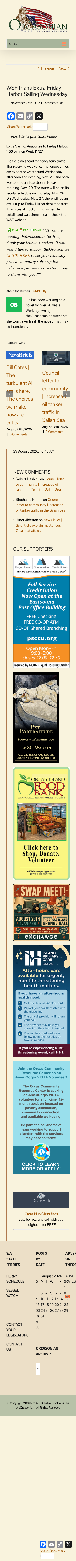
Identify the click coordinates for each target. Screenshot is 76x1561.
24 (43, 1310)
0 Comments (18, 434)
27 (57, 1310)
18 (47, 1304)
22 (66, 1304)
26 (52, 1310)
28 (61, 1310)
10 (42, 1299)
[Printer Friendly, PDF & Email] (24, 230)
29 (66, 1310)
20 (57, 1304)
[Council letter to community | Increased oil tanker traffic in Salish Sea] (56, 357)
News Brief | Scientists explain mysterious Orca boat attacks (39, 525)
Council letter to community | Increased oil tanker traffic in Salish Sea (55, 396)
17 (42, 1304)
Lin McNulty (38, 291)
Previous (47, 68)
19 (52, 1304)
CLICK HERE (18, 255)
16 (38, 1304)
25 (47, 1310)
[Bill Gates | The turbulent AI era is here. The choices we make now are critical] (20, 355)
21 (61, 1304)
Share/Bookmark (19, 127)
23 (38, 1310)
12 (52, 1299)
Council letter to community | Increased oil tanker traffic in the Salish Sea (40, 484)
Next (62, 68)
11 (46, 1299)
